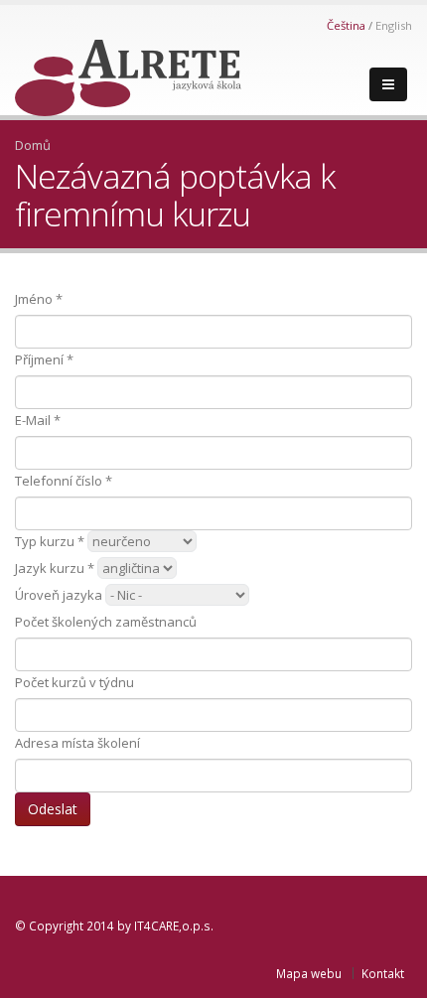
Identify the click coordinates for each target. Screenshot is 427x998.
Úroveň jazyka (58, 595)
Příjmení (44, 359)
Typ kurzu (49, 541)
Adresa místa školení (77, 743)
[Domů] (128, 72)
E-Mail (38, 420)
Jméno (39, 299)
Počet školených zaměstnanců (106, 622)
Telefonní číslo (63, 481)
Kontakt (382, 973)
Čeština (346, 25)
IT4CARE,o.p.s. (174, 925)
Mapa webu (309, 973)
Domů (33, 145)
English (393, 25)
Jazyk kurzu (54, 568)
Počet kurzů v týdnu (74, 682)
